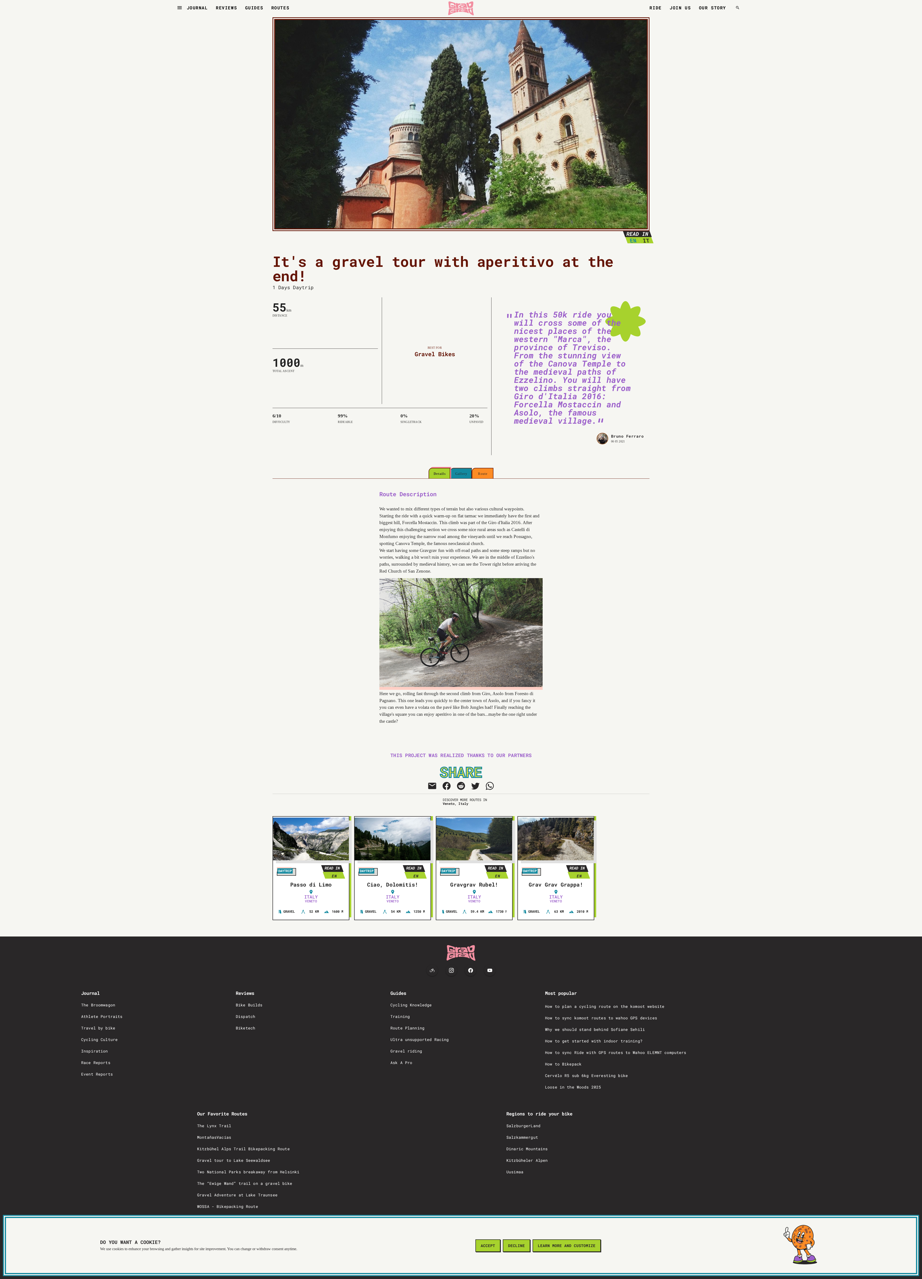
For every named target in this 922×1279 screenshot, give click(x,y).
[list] (151, 1041)
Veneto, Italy (455, 803)
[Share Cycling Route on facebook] (446, 786)
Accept (488, 1245)
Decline (516, 1245)
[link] (151, 1006)
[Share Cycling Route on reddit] (461, 786)
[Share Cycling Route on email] (432, 786)
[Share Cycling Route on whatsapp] (490, 786)
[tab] (439, 474)
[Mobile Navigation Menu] (179, 7)
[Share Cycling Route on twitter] (475, 786)
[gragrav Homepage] (461, 7)
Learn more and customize (566, 1245)
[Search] (737, 7)
